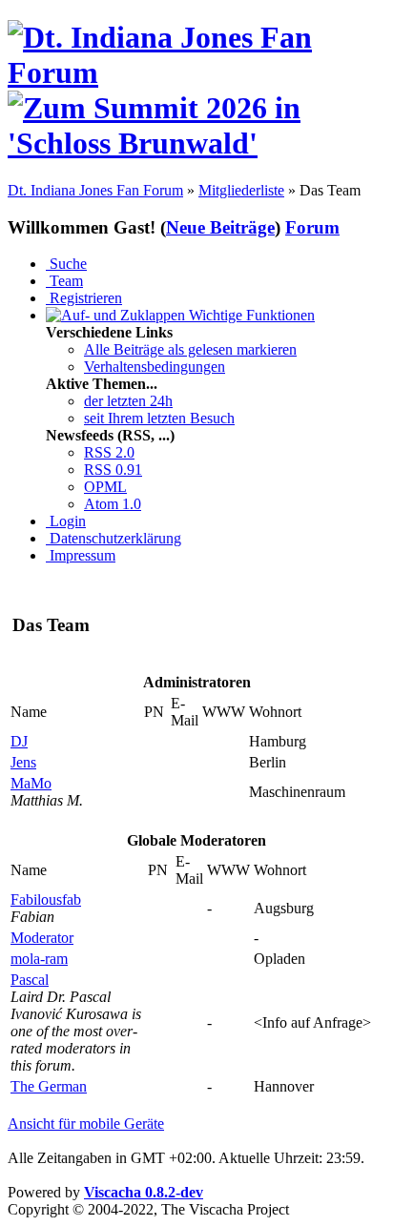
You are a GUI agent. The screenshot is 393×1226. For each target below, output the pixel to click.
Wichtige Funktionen (250, 315)
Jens (23, 762)
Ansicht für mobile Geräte (86, 1123)
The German (48, 1086)
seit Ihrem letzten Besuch (159, 418)
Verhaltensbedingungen (154, 366)
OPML (105, 487)
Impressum (80, 555)
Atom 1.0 (112, 504)
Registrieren (84, 298)
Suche (66, 263)
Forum (312, 227)
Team (64, 281)
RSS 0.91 (113, 469)
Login (66, 521)
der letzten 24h (128, 401)
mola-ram (39, 958)
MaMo (31, 783)
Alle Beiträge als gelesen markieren (190, 349)
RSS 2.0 (109, 452)
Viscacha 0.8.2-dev (143, 1192)
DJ (19, 741)
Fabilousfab (45, 899)
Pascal (29, 979)
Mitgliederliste (241, 190)
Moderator (41, 938)
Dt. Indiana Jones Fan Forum (95, 190)
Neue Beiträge (220, 227)
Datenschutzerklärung (113, 538)
